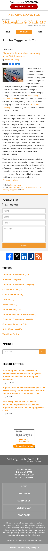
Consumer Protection (14, 324)
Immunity (5, 190)
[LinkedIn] (24, 256)
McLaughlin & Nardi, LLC (33, 540)
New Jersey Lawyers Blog (24, 22)
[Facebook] (9, 256)
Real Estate (9, 304)
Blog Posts (24, 515)
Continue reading (10, 180)
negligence (14, 190)
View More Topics (10, 334)
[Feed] (38, 256)
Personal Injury (15, 185)
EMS (40, 187)
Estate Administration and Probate (20, 314)
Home (8, 32)
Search (42, 351)
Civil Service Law (12, 289)
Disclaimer (24, 494)
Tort (22, 190)
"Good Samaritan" (31, 187)
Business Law (11, 279)
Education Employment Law (17, 319)
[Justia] (31, 256)
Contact (24, 32)
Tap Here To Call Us (24, 6)
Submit (24, 245)
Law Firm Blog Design (23, 547)
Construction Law (12, 294)
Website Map (24, 508)
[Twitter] (16, 256)
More (40, 32)
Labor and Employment (15, 275)
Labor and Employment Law (18, 284)
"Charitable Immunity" (16, 187)
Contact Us (24, 501)
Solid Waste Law (12, 329)
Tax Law (8, 299)
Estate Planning (11, 309)
